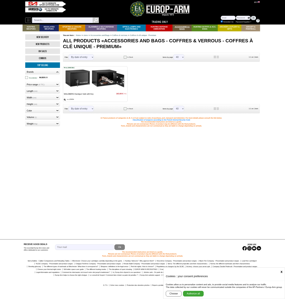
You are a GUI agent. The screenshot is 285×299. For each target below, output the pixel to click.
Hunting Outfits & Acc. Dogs (204, 28)
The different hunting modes (96, 269)
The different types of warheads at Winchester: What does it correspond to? (71, 266)
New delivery (43, 37)
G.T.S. (105, 285)
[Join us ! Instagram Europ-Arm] (249, 248)
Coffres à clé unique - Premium (143, 35)
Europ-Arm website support (150, 275)
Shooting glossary (34, 266)
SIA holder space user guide (74, 269)
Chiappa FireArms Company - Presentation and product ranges (98, 263)
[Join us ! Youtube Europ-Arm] (254, 248)
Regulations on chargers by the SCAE (170, 266)
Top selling (42, 65)
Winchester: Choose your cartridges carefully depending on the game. (97, 261)
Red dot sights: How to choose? (142, 266)
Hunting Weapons (31, 28)
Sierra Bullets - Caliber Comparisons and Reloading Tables (49, 261)
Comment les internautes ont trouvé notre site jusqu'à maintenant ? (86, 272)
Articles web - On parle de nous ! (155, 272)
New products (42, 44)
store (85, 35)
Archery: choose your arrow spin (198, 266)
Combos (42, 58)
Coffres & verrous (120, 35)
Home (78, 35)
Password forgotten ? (243, 22)
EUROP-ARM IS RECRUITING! (145, 269)
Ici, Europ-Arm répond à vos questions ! (127, 272)
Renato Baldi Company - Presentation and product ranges (144, 263)
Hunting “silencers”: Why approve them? (139, 261)
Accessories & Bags (182, 28)
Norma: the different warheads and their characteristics (230, 263)
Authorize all (193, 293)
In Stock (130, 57)
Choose (174, 293)
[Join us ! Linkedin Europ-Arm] (258, 248)
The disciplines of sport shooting (120, 269)
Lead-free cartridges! (249, 261)
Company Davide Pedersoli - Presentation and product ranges (235, 266)
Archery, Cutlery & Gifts (230, 28)
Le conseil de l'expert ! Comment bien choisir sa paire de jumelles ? (114, 275)
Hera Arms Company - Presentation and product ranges (177, 261)
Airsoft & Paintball (251, 28)
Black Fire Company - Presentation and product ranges (219, 261)
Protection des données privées (138, 285)
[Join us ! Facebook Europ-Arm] (244, 248)
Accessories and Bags (100, 35)
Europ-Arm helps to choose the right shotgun (71, 275)
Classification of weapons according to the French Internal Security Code (161, 120)
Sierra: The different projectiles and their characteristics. (188, 263)
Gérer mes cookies (117, 285)
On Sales (42, 51)
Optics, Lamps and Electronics (131, 28)
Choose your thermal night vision (49, 269)
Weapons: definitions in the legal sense (114, 266)
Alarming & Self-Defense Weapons (101, 28)
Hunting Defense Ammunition (159, 28)
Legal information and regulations (48, 272)
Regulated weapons (49, 28)
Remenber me (228, 22)
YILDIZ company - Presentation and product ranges (54, 263)
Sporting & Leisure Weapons (71, 28)
